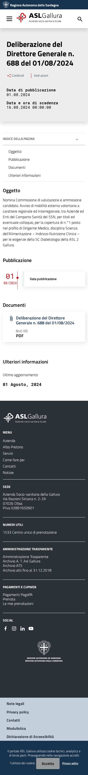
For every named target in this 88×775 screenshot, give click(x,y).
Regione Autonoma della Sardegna (34, 5)
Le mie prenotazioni (18, 603)
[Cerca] (80, 19)
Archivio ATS (12, 565)
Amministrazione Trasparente (25, 556)
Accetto (48, 763)
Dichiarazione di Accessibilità (30, 736)
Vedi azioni (41, 75)
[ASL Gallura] (6, 5)
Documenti (16, 167)
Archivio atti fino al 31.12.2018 (27, 570)
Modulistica (16, 728)
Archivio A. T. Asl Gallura (21, 561)
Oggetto (14, 151)
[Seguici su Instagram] (14, 628)
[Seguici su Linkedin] (22, 628)
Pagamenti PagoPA (18, 594)
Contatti (13, 720)
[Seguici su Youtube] (31, 628)
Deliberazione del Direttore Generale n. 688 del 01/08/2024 (45, 320)
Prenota (9, 599)
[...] (27, 417)
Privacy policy (18, 712)
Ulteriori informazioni (24, 175)
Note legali (15, 703)
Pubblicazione (19, 159)
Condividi (18, 75)
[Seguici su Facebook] (5, 628)
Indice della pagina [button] (18, 138)
